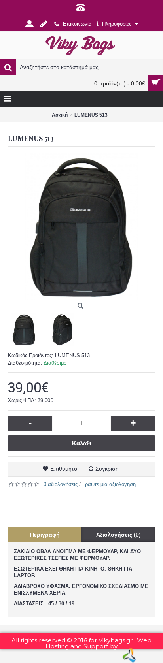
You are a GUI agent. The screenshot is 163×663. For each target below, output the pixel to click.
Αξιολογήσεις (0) (118, 534)
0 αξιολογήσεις (61, 484)
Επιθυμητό (63, 468)
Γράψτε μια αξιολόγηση (109, 484)
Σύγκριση (107, 468)
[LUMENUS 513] (81, 226)
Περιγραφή (45, 534)
